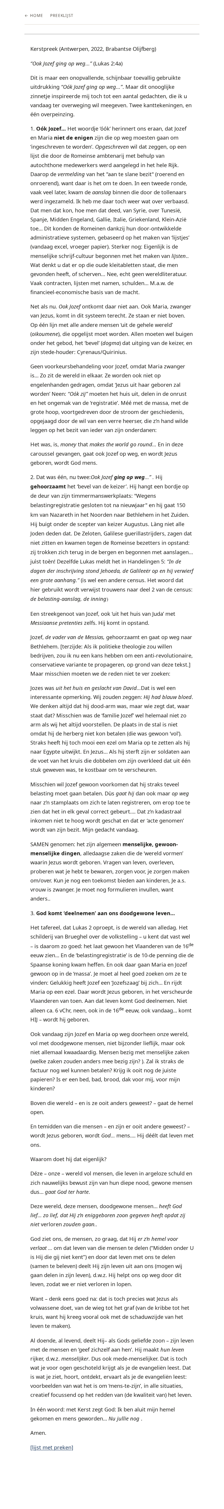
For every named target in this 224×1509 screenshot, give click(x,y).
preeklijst (62, 15)
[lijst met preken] (51, 1447)
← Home (33, 15)
